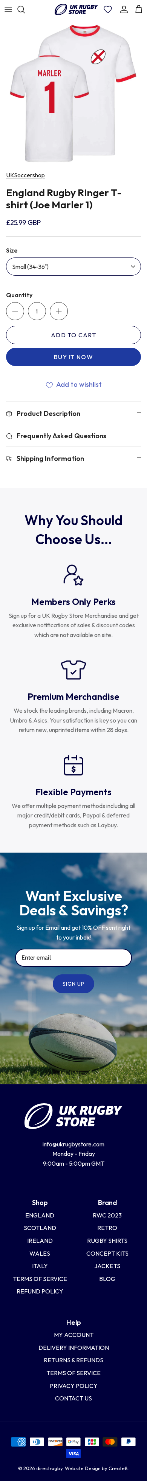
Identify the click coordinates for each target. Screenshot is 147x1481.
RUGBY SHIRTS (107, 1240)
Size (12, 250)
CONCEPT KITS (107, 1253)
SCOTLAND (40, 1227)
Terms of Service (40, 1278)
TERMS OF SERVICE (73, 1373)
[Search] (25, 9)
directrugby (49, 1468)
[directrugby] (76, 9)
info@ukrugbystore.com (73, 1144)
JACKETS (107, 1266)
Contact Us (73, 1398)
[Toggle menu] (8, 9)
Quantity (19, 295)
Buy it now (73, 357)
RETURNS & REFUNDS (73, 1360)
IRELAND (40, 1240)
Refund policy (40, 1291)
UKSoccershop (25, 175)
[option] (73, 93)
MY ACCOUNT (73, 1334)
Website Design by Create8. (97, 1468)
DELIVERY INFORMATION (73, 1347)
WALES (39, 1253)
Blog (107, 1278)
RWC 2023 (107, 1215)
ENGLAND (39, 1215)
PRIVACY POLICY (74, 1386)
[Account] (124, 9)
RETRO (107, 1227)
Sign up (74, 983)
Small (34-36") (30, 266)
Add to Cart (73, 335)
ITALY (40, 1266)
